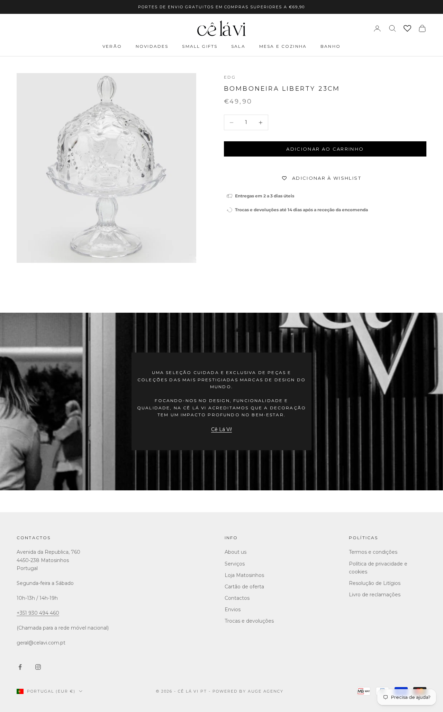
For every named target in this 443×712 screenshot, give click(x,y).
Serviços (235, 564)
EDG (230, 77)
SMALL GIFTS (199, 46)
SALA (238, 46)
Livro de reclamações (374, 594)
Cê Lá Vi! (221, 429)
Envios (233, 609)
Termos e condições (373, 552)
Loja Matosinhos (244, 575)
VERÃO (112, 46)
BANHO (330, 46)
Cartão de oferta (244, 587)
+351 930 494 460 (38, 613)
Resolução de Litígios (374, 583)
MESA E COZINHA (283, 46)
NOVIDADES (152, 46)
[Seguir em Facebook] (20, 667)
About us (235, 552)
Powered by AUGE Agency (248, 691)
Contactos (34, 537)
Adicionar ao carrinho (325, 149)
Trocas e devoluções (249, 621)
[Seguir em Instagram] (38, 667)
